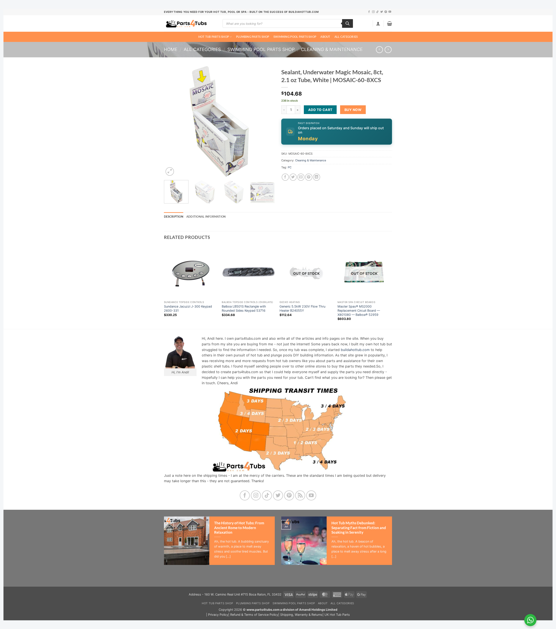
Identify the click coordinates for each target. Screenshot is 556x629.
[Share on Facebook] (285, 177)
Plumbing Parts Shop (252, 36)
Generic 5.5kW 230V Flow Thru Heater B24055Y (302, 308)
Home (170, 49)
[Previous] (171, 121)
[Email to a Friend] (300, 177)
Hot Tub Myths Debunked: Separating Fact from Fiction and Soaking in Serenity (358, 528)
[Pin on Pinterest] (308, 177)
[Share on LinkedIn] (316, 177)
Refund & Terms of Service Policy (254, 614)
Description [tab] (173, 216)
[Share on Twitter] (293, 177)
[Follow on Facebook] (369, 11)
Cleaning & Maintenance (332, 49)
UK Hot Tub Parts (337, 614)
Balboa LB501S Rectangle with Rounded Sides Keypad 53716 (244, 308)
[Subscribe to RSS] (300, 495)
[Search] (347, 23)
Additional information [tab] (206, 216)
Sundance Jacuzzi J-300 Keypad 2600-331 (188, 308)
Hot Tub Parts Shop (213, 36)
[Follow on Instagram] (373, 11)
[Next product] (379, 49)
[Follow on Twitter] (381, 11)
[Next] (267, 121)
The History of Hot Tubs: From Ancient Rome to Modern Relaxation (239, 528)
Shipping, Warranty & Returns (301, 614)
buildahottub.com (355, 350)
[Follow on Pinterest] (385, 11)
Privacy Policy (218, 614)
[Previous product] (388, 49)
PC (289, 167)
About (325, 36)
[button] (378, 23)
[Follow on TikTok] (377, 11)
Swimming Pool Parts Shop (294, 36)
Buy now (352, 110)
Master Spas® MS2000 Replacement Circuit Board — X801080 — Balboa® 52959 (359, 310)
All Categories (346, 36)
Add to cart (320, 110)
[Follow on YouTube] (390, 11)
